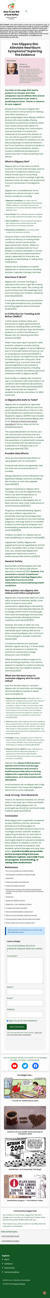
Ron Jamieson (24, 66)
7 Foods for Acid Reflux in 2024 (25, 1101)
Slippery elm (9, 878)
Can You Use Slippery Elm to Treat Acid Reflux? (19, 871)
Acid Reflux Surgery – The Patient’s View (25, 1201)
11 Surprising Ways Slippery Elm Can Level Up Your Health (23, 919)
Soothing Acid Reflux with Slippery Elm (17, 882)
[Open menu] (26, 11)
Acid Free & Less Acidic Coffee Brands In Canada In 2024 (25, 1133)
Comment (12, 956)
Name (10, 987)
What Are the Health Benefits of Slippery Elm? (19, 912)
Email (10, 998)
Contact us (8, 1264)
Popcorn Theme (19, 1284)
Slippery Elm (9, 897)
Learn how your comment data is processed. (24, 1034)
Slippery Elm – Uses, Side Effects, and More (19, 904)
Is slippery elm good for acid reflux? (16, 908)
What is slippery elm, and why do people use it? (20, 923)
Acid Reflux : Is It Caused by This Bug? (25, 1169)
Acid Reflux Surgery (10, 1241)
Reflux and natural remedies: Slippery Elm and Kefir (21, 915)
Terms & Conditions (11, 1272)
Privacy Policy (9, 1268)
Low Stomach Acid (10, 1236)
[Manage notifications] (44, 1293)
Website (11, 1009)
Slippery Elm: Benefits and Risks (15, 886)
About (6, 1259)
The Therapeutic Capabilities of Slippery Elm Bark (20, 874)
